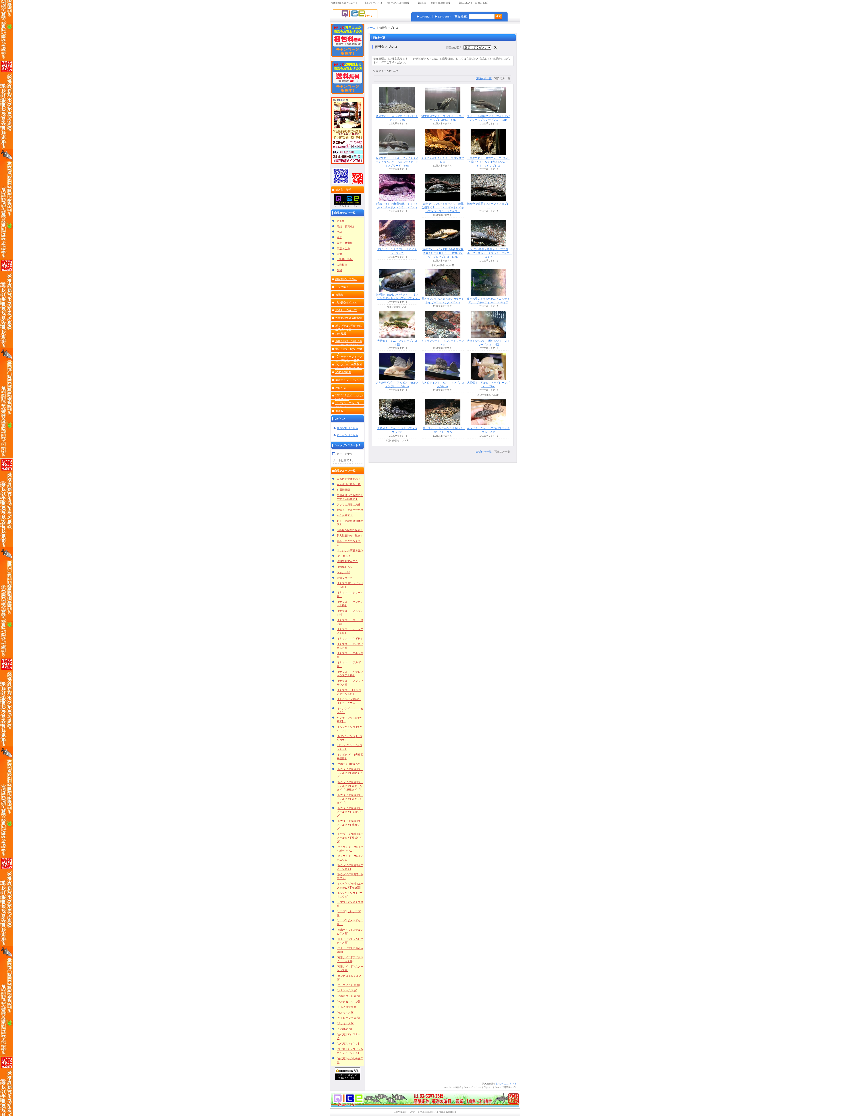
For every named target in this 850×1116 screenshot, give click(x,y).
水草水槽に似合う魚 (349, 484)
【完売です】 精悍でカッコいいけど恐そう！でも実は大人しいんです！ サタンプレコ (488, 162)
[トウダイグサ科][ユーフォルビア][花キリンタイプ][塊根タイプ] (350, 786)
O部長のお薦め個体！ (350, 530)
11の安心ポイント (346, 302)
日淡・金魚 (343, 248)
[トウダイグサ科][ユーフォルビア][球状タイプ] (350, 825)
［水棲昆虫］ (343, 372)
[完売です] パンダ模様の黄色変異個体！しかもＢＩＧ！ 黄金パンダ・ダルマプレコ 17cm (443, 253)
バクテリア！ (345, 515)
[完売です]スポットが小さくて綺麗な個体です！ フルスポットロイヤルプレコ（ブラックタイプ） (442, 207)
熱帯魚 (341, 221)
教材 (339, 270)
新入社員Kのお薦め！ (350, 535)
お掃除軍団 (343, 489)
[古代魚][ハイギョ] (348, 1043)
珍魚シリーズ (345, 577)
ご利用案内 (425, 17)
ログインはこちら (347, 435)
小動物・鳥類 (345, 259)
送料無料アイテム (347, 561)
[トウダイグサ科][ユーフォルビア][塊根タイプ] (350, 812)
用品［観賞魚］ (346, 226)
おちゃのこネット (506, 1083)
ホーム (371, 27)
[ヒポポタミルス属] (348, 996)
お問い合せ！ (444, 17)
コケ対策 (340, 333)
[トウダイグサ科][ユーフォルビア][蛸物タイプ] (350, 773)
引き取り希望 (343, 189)
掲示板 (339, 294)
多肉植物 (342, 264)
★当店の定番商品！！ (350, 478)
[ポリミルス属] (345, 1023)
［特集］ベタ (345, 566)
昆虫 (339, 254)
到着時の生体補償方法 (348, 318)
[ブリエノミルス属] (348, 985)
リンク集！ (342, 287)
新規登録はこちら (347, 428)
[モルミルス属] (345, 1012)
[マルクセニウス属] (348, 1001)
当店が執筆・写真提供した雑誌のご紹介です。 (348, 345)
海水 (339, 237)
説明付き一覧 (484, 78)
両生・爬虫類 (345, 242)
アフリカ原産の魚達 (349, 504)
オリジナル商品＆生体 (350, 550)
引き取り (340, 411)
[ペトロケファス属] (348, 1017)
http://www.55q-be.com (397, 3)
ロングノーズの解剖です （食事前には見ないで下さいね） (348, 368)
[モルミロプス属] (347, 1007)
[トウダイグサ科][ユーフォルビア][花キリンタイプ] (350, 799)
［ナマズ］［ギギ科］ (350, 638)
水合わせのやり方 (346, 310)
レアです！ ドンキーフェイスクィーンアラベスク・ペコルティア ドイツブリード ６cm (397, 162)
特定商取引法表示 (346, 279)
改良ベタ (340, 387)
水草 (339, 231)
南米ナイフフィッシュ (348, 380)
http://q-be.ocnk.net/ (440, 3)
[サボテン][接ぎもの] (349, 763)
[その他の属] (344, 1029)
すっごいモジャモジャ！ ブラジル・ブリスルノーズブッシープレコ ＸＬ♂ (489, 253)
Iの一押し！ (344, 556)
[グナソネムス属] (347, 990)
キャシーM (343, 572)
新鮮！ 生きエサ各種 (350, 510)
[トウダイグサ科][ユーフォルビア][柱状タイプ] (350, 837)
